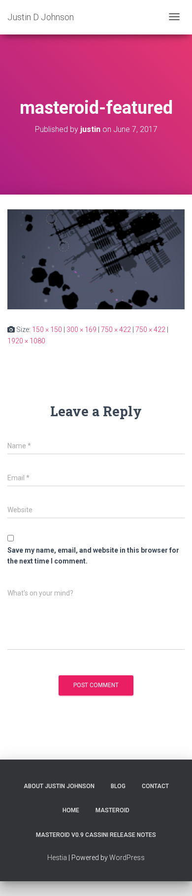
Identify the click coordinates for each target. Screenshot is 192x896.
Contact (155, 786)
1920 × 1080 (26, 341)
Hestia (57, 858)
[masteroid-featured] (96, 259)
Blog (118, 786)
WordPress (127, 858)
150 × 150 (47, 329)
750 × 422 (116, 329)
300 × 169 (81, 329)
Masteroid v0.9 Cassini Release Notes (96, 834)
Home (71, 810)
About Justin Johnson (59, 786)
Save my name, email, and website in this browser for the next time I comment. (93, 555)
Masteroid (112, 810)
